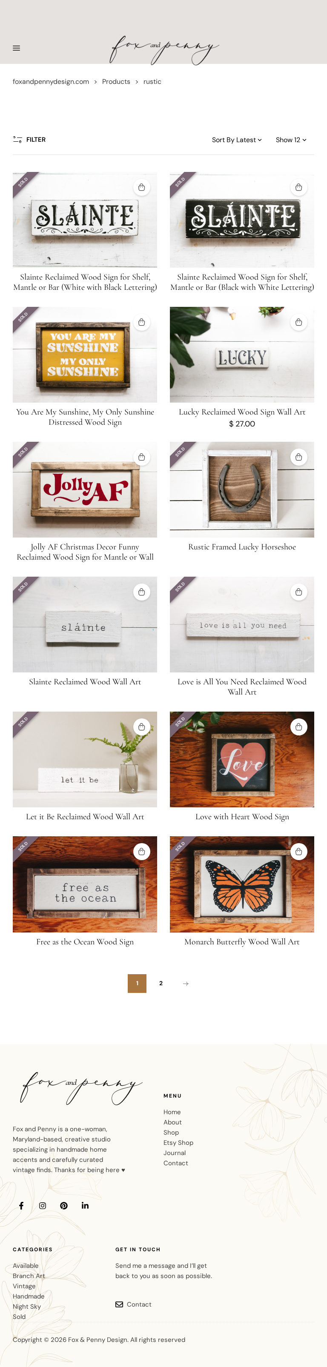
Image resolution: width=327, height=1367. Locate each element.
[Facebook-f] (21, 1205)
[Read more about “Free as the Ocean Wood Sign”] (141, 851)
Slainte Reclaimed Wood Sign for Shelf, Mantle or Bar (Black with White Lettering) (242, 282)
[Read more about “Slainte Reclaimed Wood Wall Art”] (141, 592)
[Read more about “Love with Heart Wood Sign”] (298, 726)
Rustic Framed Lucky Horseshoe (242, 547)
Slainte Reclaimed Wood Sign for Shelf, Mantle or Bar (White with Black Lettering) (85, 282)
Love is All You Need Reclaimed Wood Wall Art (242, 687)
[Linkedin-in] (85, 1205)
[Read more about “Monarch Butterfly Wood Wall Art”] (298, 851)
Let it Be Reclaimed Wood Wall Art (85, 817)
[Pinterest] (63, 1205)
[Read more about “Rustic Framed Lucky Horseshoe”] (298, 457)
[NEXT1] (184, 983)
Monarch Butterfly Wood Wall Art (242, 942)
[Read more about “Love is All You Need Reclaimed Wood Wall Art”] (298, 592)
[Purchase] (298, 322)
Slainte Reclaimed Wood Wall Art (85, 682)
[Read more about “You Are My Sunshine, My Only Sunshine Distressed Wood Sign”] (141, 322)
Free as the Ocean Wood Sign (85, 942)
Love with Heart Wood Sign (242, 817)
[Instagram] (42, 1205)
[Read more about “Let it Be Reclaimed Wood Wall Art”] (141, 726)
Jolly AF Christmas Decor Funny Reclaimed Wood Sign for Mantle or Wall (85, 552)
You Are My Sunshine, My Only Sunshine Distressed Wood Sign (85, 417)
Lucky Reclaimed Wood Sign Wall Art (242, 412)
